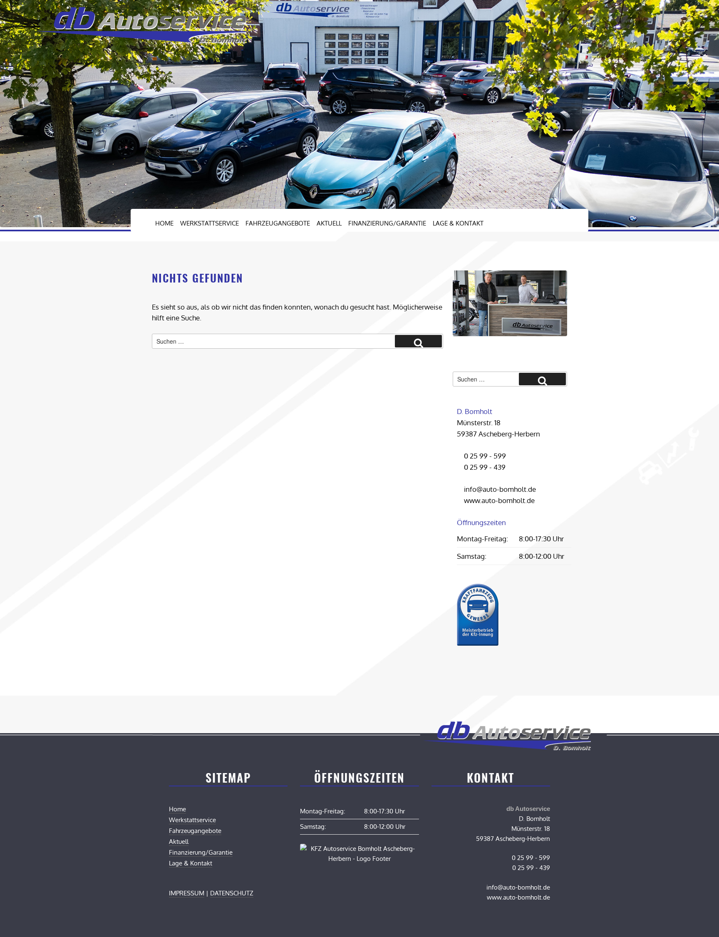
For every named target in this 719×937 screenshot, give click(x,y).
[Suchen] (418, 341)
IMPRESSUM (186, 893)
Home (164, 223)
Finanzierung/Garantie (387, 223)
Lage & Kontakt (458, 223)
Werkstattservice (209, 223)
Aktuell (329, 223)
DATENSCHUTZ (231, 893)
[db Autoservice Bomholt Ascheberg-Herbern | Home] (141, 40)
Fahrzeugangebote (277, 223)
